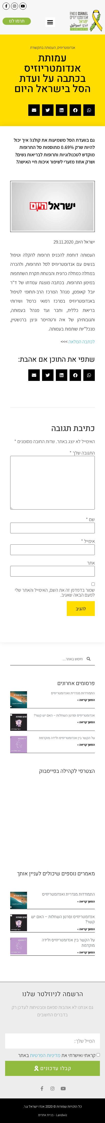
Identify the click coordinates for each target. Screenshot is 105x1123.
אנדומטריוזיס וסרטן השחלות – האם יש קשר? (64, 715)
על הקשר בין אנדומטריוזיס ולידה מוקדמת (67, 737)
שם (90, 519)
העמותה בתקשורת (43, 47)
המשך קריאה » (86, 700)
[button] (50, 22)
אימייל (88, 541)
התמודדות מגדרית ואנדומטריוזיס (73, 693)
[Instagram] (14, 6)
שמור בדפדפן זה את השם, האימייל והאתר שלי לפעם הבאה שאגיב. (55, 592)
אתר (91, 562)
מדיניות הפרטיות (45, 1055)
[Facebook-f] (6, 6)
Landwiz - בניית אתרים (52, 1115)
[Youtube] (23, 6)
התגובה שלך (82, 452)
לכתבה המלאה (82, 341)
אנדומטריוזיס (66, 47)
